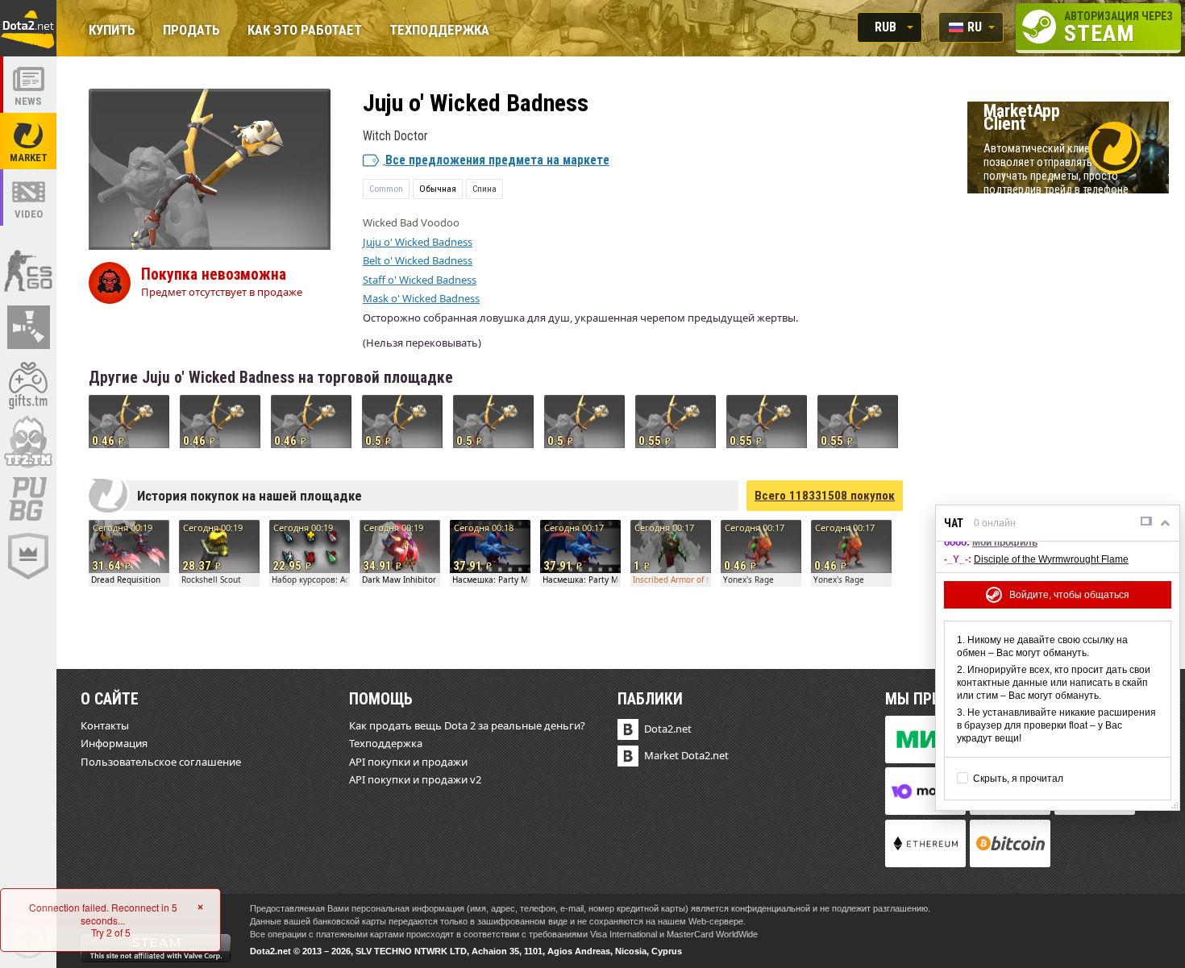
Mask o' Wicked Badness (421, 298)
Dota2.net (668, 728)
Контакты (105, 725)
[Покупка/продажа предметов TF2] (28, 441)
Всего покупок (825, 495)
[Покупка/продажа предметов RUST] (28, 327)
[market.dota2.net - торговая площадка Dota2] (28, 141)
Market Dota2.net (686, 755)
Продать (191, 31)
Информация (114, 743)
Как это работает (304, 31)
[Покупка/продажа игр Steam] (28, 384)
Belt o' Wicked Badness (417, 260)
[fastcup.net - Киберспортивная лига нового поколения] (28, 556)
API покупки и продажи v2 (415, 779)
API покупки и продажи (408, 761)
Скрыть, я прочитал (1018, 778)
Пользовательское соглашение (161, 761)
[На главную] (28, 28)
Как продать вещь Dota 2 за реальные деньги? (467, 725)
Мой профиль (1004, 542)
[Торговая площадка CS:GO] (28, 270)
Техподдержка (439, 31)
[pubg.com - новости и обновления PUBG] (28, 499)
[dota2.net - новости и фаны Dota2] (28, 84)
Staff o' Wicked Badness (419, 279)
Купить (112, 31)
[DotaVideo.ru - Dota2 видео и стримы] (28, 197)
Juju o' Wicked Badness (417, 242)
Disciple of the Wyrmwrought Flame (1051, 559)
